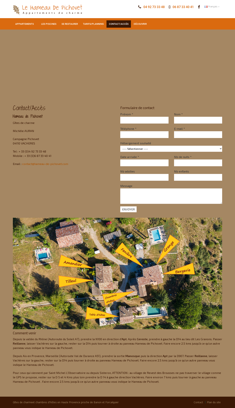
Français (213, 6)
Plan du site (214, 402)
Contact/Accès (119, 24)
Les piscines (48, 24)
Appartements (24, 24)
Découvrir (140, 24)
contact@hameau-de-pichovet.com (45, 164)
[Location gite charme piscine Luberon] (199, 7)
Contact (198, 402)
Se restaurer (70, 24)
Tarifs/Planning (93, 24)
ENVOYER (128, 209)
